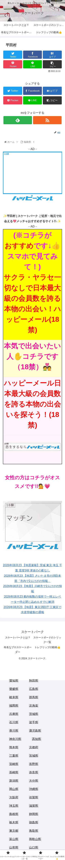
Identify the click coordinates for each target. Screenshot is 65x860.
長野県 (33, 764)
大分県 (33, 780)
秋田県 (33, 680)
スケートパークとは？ (17, 637)
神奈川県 (15, 738)
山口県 (33, 847)
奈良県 (33, 772)
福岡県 (13, 705)
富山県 (13, 839)
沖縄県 (33, 789)
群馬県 (33, 697)
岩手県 (33, 722)
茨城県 (33, 713)
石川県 (13, 722)
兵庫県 (13, 713)
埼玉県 (13, 805)
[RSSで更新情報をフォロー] (47, 120)
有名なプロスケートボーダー (18, 649)
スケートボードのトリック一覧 (47, 639)
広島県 (33, 688)
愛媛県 (13, 688)
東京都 (13, 830)
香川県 (13, 730)
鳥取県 (33, 830)
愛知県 (13, 680)
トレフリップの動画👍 (47, 647)
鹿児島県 (35, 730)
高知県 (36, 738)
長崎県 (13, 772)
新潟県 (13, 780)
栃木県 (13, 822)
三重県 (13, 755)
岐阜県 (13, 697)
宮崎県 (13, 764)
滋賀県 (33, 805)
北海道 (33, 705)
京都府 (33, 747)
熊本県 (13, 747)
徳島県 (33, 822)
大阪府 (13, 797)
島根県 (13, 814)
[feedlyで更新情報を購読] (17, 120)
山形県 (13, 847)
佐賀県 (33, 797)
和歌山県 (35, 839)
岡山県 (13, 789)
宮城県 (33, 755)
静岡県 (33, 814)
